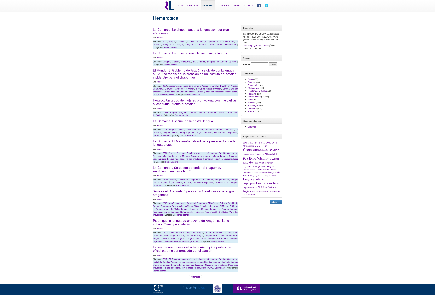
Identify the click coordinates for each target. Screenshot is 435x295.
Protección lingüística (196, 267)
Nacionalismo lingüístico (216, 264)
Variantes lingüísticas (188, 241)
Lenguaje (273, 169)
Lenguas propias (270, 176)
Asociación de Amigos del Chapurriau (200, 258)
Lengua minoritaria (221, 261)
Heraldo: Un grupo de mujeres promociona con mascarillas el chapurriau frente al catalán (195, 102)
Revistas (251, 102)
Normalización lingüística (225, 132)
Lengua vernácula (204, 132)
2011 (249, 143)
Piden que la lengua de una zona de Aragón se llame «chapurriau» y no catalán (191, 222)
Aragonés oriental (187, 112)
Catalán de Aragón (194, 129)
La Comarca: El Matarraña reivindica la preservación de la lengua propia (194, 143)
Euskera (275, 158)
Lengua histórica (204, 261)
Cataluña (200, 41)
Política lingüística (166, 94)
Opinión (219, 44)
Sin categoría (254, 105)
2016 (264, 143)
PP (183, 267)
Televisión (252, 108)
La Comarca (199, 61)
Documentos (223, 5)
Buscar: (247, 64)
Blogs (250, 79)
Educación (259, 154)
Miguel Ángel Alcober (171, 182)
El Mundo (168, 88)
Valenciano (220, 267)
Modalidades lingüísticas (226, 91)
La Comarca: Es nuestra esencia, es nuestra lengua (190, 53)
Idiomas (253, 162)
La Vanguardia (258, 166)
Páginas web (253, 87)
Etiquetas (252, 126)
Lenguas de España (195, 44)
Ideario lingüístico (172, 208)
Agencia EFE (253, 146)
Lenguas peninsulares (257, 176)
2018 (165, 203)
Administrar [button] (276, 202)
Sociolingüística (231, 158)
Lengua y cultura (253, 179)
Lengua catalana (171, 91)
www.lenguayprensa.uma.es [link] (256, 45)
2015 (260, 143)
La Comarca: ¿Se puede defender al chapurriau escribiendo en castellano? (187, 169)
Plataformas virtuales (257, 90)
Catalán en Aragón (228, 85)
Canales (251, 82)
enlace (160, 37)
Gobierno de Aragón (184, 88)
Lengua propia (187, 132)
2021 (165, 41)
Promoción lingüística (212, 158)
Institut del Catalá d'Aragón (208, 88)
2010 (245, 142)
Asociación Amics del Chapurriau (202, 153)
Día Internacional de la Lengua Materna (171, 155)
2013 (252, 143)
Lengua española (263, 169)
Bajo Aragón (170, 235)
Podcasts (252, 93)
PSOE (210, 267)
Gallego (245, 163)
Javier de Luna (218, 155)
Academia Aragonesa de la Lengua (184, 85)
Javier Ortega (168, 238)
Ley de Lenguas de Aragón (191, 264)
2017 (268, 142)
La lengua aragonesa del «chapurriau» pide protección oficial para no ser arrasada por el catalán (192, 249)
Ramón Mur (166, 135)
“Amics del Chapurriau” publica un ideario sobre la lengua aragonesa (194, 193)
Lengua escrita (222, 179)
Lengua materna (171, 132)
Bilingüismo (213, 203)
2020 (165, 129)
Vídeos (251, 111)
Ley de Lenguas (171, 211)
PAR (155, 94)
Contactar (248, 5)
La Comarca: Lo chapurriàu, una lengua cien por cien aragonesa (191, 31)
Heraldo (222, 112)
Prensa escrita (170, 47)
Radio (250, 99)
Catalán (191, 41)
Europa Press (266, 159)
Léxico (211, 44)
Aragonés (206, 85)
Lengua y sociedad (205, 91)
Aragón (172, 41)
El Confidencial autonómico (206, 205)
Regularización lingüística (216, 211)
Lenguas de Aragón (173, 44)
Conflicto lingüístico (248, 154)
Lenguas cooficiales (259, 172)
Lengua (226, 88)
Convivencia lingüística (182, 205)
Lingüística (247, 187)
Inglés (261, 162)
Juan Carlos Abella (225, 41)
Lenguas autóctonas (199, 208)
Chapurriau (210, 41)
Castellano (181, 41)
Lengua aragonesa (187, 261)
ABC (171, 258)
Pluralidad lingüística (203, 182)
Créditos (236, 5)
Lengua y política (188, 91)
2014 (256, 143)
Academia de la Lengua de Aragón (186, 232)
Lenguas (185, 208)
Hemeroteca (208, 5)
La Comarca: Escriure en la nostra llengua (183, 121)
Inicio (180, 5)
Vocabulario (230, 44)
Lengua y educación (269, 180)
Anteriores (195, 276)
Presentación (192, 5)
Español (255, 158)
